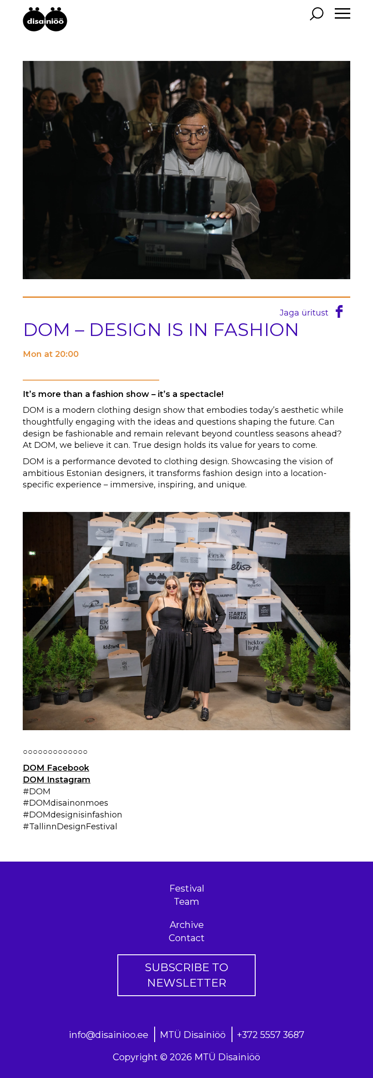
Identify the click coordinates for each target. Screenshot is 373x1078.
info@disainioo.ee (108, 1034)
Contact (187, 938)
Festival (186, 888)
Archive (187, 924)
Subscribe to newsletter (186, 975)
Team (186, 901)
